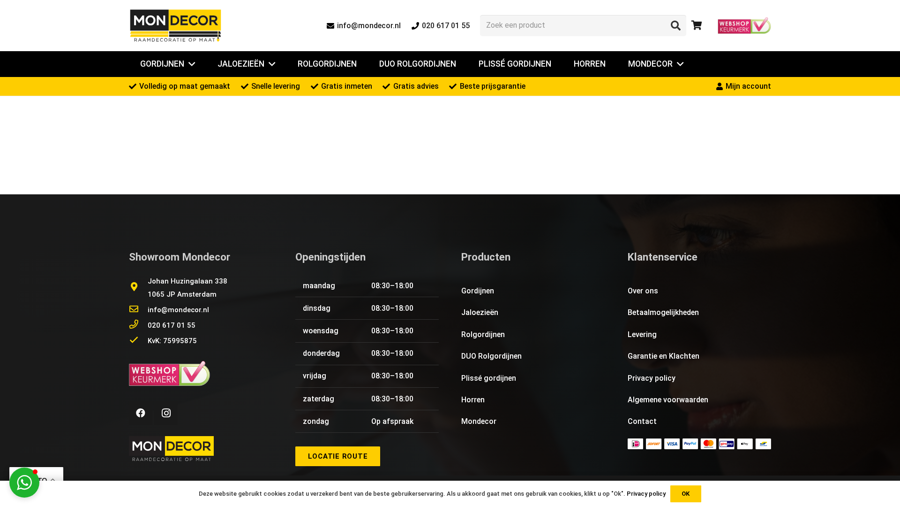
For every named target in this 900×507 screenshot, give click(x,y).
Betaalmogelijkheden (663, 312)
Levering (642, 334)
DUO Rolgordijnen (491, 356)
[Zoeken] (676, 25)
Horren (473, 399)
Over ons (643, 290)
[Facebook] (140, 413)
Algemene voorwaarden (668, 399)
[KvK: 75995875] (138, 340)
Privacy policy (651, 378)
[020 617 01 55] (138, 325)
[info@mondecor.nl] (138, 309)
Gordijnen (477, 290)
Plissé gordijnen (488, 378)
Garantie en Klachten (663, 356)
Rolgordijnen (483, 334)
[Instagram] (166, 413)
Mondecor (478, 421)
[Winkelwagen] (696, 25)
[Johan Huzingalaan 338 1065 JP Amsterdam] (138, 287)
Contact (642, 421)
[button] (24, 483)
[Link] (175, 25)
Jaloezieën (479, 312)
